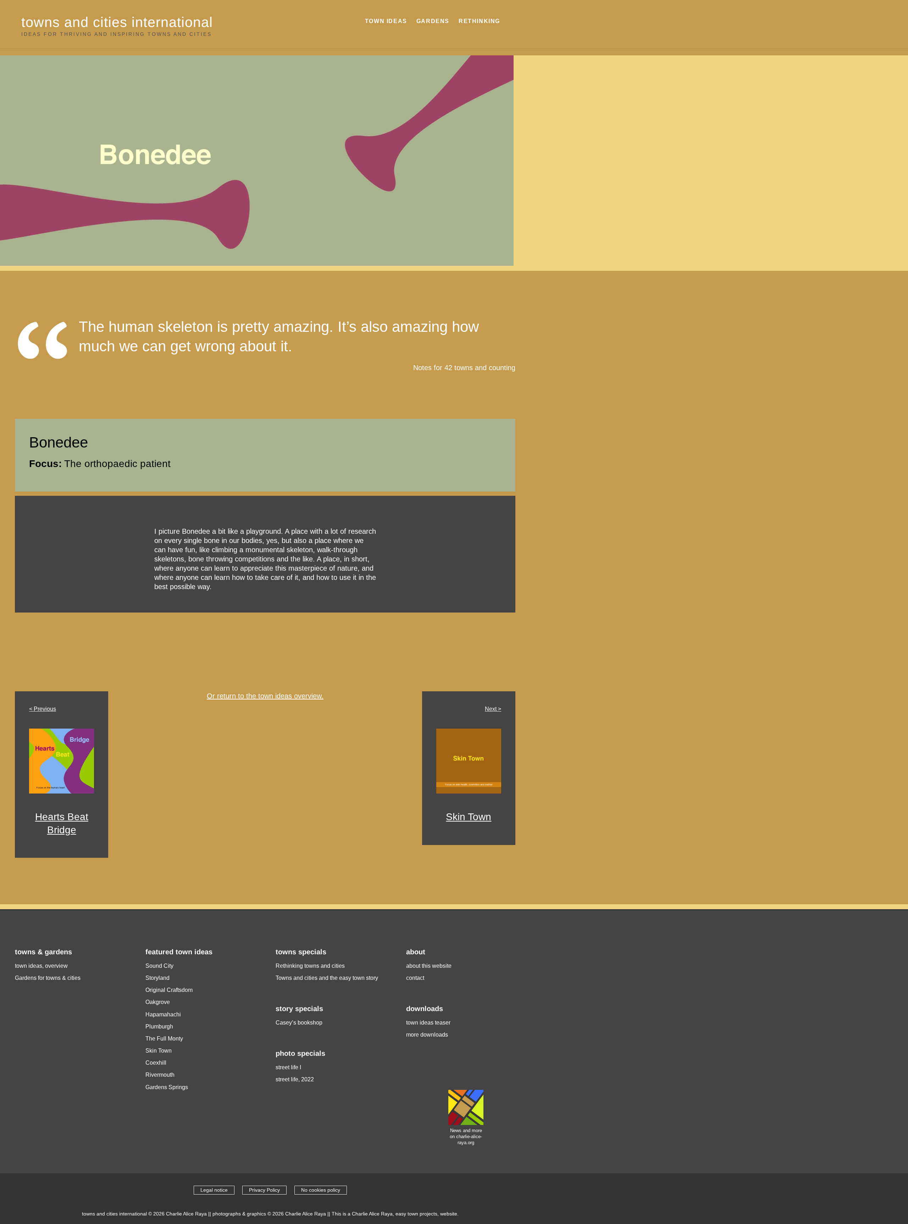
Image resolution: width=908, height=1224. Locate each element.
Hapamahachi (163, 1014)
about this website (429, 966)
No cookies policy (320, 1190)
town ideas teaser (428, 1023)
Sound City (159, 966)
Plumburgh (159, 1026)
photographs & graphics (239, 1214)
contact (415, 978)
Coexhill (155, 1063)
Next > (493, 709)
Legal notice (214, 1190)
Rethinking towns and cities (310, 966)
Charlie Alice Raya (186, 1214)
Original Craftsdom (169, 990)
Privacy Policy (264, 1190)
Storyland (157, 978)
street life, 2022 (295, 1079)
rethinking (479, 21)
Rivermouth (160, 1075)
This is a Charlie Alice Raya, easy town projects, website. (395, 1214)
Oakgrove (157, 1002)
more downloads (427, 1035)
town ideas (386, 21)
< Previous (42, 709)
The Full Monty (164, 1039)
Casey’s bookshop (299, 1023)
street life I (288, 1067)
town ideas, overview (41, 966)
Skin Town (468, 816)
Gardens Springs (166, 1087)
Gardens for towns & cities (48, 978)
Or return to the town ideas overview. (265, 696)
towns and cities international (117, 22)
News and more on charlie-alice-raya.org (466, 1137)
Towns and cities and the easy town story (327, 978)
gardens (432, 21)
